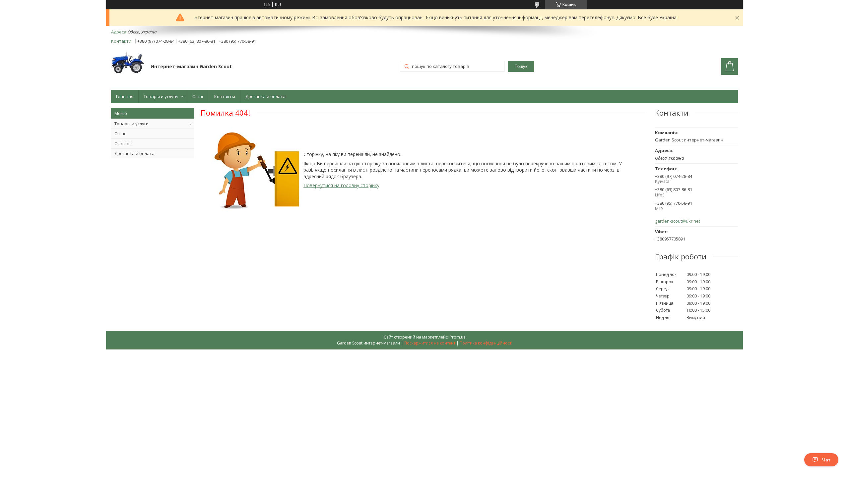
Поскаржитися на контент (429, 343)
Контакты (224, 96)
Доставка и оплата (265, 96)
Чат (826, 459)
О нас (198, 96)
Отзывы (123, 143)
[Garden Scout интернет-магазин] (127, 63)
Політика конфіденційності (486, 343)
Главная (124, 96)
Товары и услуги (161, 96)
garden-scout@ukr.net (677, 221)
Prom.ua (458, 337)
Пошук (520, 66)
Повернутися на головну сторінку (341, 185)
